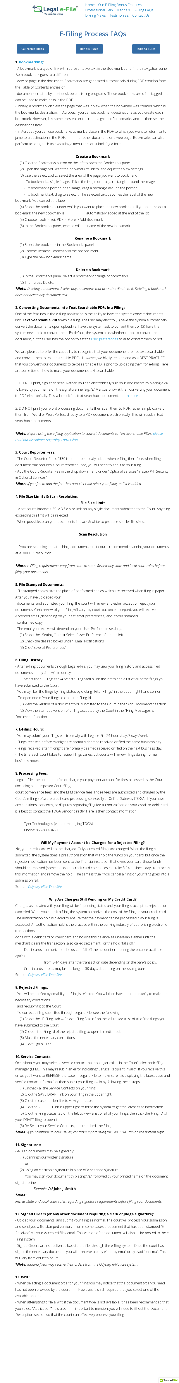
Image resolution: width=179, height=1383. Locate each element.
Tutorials (123, 10)
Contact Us (141, 15)
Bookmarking (31, 62)
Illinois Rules (89, 49)
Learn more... (130, 395)
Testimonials (119, 15)
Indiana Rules (146, 49)
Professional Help (99, 10)
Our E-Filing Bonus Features (120, 4)
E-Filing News (95, 15)
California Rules (32, 49)
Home (90, 4)
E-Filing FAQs (143, 10)
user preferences (104, 339)
